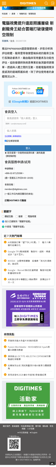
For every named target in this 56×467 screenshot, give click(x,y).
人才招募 (30, 429)
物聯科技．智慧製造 (27, 14)
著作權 (38, 426)
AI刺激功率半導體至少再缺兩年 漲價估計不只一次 (29, 281)
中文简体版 (23, 433)
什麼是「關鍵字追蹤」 (15, 227)
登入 (28, 148)
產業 (13, 14)
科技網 (4, 14)
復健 (20, 216)
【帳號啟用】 (11, 156)
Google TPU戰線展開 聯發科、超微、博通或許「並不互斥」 (29, 253)
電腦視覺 (32, 216)
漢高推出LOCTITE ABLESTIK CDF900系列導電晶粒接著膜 (29, 358)
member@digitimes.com (16, 189)
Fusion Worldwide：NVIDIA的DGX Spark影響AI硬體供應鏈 (29, 348)
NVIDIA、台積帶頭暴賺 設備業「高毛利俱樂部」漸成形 (29, 262)
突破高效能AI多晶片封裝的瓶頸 (23, 340)
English (34, 433)
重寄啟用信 (17, 136)
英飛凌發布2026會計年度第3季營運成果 (27, 374)
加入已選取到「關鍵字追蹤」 (18, 221)
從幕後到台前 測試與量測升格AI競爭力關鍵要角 (29, 367)
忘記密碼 (8, 136)
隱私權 (45, 426)
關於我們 (6, 426)
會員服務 (15, 426)
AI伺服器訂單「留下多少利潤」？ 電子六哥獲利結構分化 (29, 244)
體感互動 (9, 216)
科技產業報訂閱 (27, 426)
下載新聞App (14, 436)
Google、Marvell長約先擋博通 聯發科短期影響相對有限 (29, 272)
